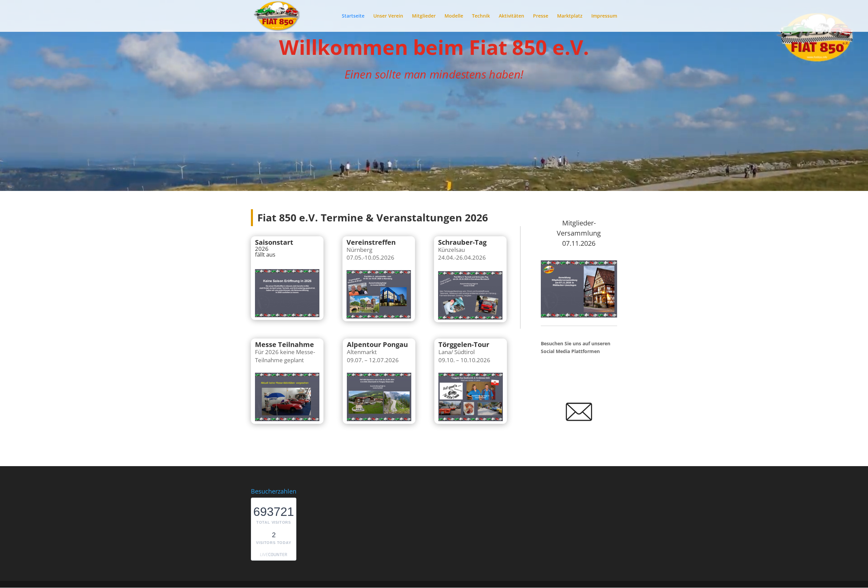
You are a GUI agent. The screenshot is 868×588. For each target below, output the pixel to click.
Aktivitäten (511, 16)
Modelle (454, 16)
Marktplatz (570, 16)
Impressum (604, 16)
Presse (540, 16)
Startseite (353, 16)
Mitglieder (424, 16)
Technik (481, 16)
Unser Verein (388, 16)
